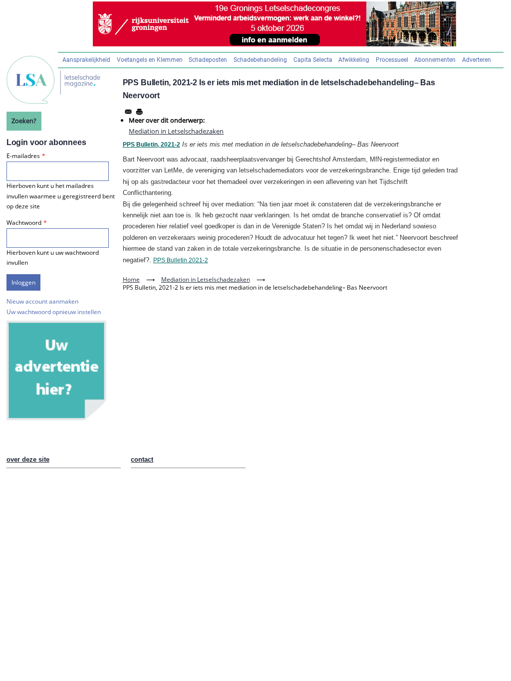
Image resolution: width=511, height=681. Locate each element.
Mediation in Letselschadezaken (176, 131)
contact (142, 459)
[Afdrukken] (139, 111)
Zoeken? (23, 120)
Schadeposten (208, 59)
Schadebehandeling (260, 59)
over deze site (27, 459)
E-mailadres (23, 156)
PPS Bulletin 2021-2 (180, 260)
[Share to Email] (128, 111)
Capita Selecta (312, 59)
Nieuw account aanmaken (42, 301)
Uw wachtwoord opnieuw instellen (53, 312)
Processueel (392, 59)
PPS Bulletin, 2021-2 (151, 144)
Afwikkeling (353, 59)
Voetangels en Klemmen (150, 59)
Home (131, 279)
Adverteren (476, 59)
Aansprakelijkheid (86, 59)
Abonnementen (435, 59)
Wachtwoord (23, 222)
